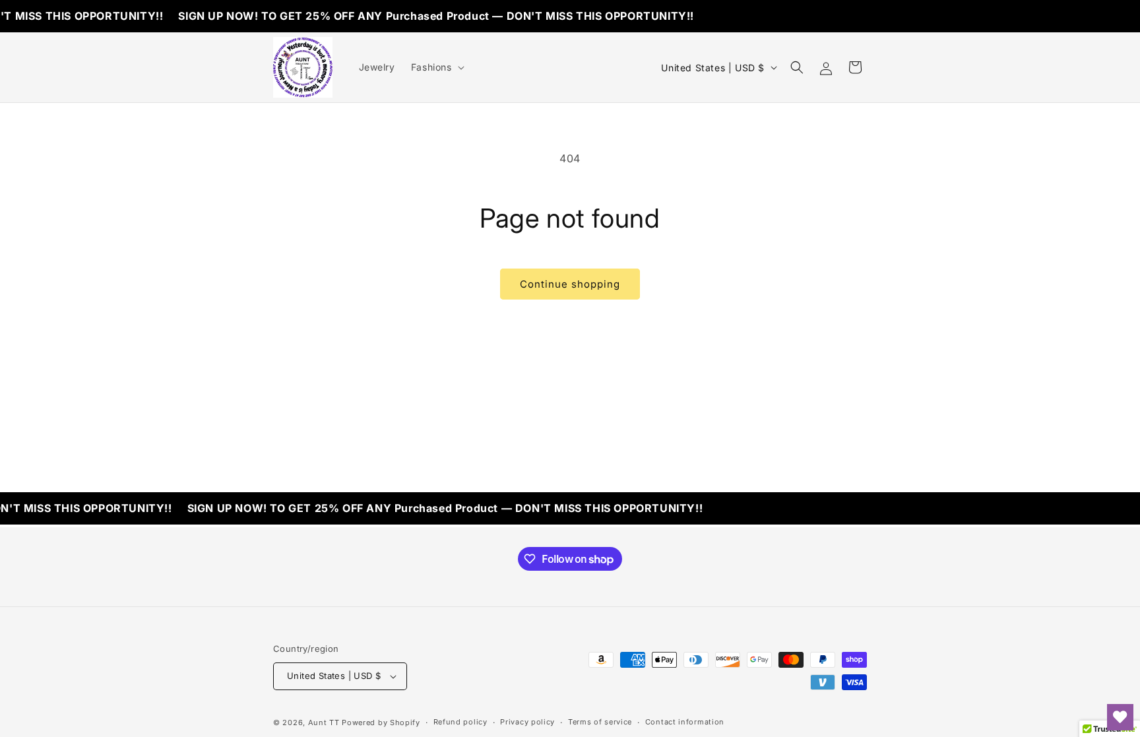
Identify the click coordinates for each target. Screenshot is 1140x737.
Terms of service (600, 721)
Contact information (684, 721)
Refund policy (460, 721)
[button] (436, 67)
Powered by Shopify (381, 722)
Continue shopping (570, 284)
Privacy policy (527, 721)
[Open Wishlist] (1120, 717)
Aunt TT (324, 722)
